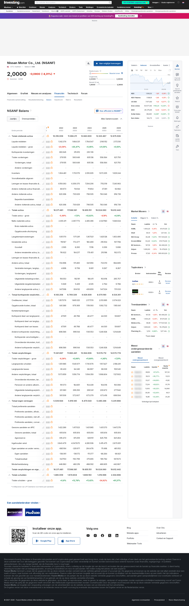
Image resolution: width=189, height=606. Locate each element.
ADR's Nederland (78, 11)
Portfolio (130, 538)
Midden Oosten (107, 11)
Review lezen (168, 282)
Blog (129, 528)
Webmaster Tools (134, 543)
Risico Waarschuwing (177, 600)
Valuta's (134, 65)
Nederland (36, 11)
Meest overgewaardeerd (161, 359)
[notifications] (178, 2)
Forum (84, 93)
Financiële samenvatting (16, 100)
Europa (97, 11)
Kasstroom (59, 100)
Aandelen (9, 11)
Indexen (143, 65)
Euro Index (135, 118)
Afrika (127, 11)
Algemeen (12, 93)
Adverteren (161, 533)
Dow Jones (135, 106)
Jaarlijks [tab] (13, 119)
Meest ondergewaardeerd (140, 359)
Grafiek (24, 93)
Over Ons (160, 528)
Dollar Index (135, 114)
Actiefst (134, 218)
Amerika (89, 11)
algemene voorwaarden (141, 600)
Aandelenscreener (124, 7)
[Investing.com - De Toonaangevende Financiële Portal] (14, 2)
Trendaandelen (139, 304)
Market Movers (138, 211)
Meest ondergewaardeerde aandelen (141, 348)
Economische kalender (105, 7)
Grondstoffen (155, 65)
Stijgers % (144, 218)
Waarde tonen (114, 73)
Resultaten (78, 100)
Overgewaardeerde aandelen (165, 11)
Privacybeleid (159, 600)
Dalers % (154, 218)
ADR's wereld (65, 11)
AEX (132, 93)
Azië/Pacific (119, 11)
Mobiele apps (133, 533)
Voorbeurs (45, 11)
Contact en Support (164, 538)
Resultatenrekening (36, 100)
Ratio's (68, 100)
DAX (133, 110)
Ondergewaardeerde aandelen (142, 11)
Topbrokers (137, 267)
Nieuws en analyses (41, 93)
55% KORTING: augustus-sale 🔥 (135, 2)
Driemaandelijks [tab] (28, 119)
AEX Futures (136, 98)
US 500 (134, 102)
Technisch (72, 93)
